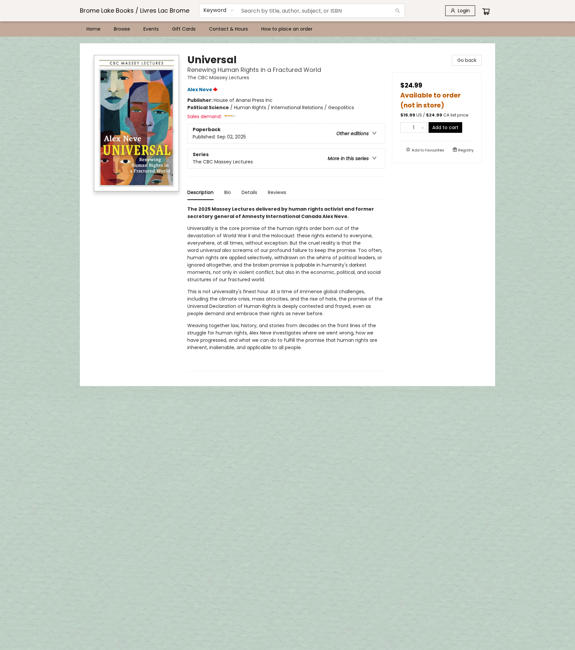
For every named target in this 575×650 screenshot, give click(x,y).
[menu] (287, 29)
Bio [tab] (227, 192)
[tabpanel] (286, 288)
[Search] (397, 10)
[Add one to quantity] (422, 127)
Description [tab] (200, 192)
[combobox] (219, 10)
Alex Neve (199, 89)
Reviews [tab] (277, 192)
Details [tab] (249, 192)
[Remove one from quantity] (405, 127)
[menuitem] (93, 29)
